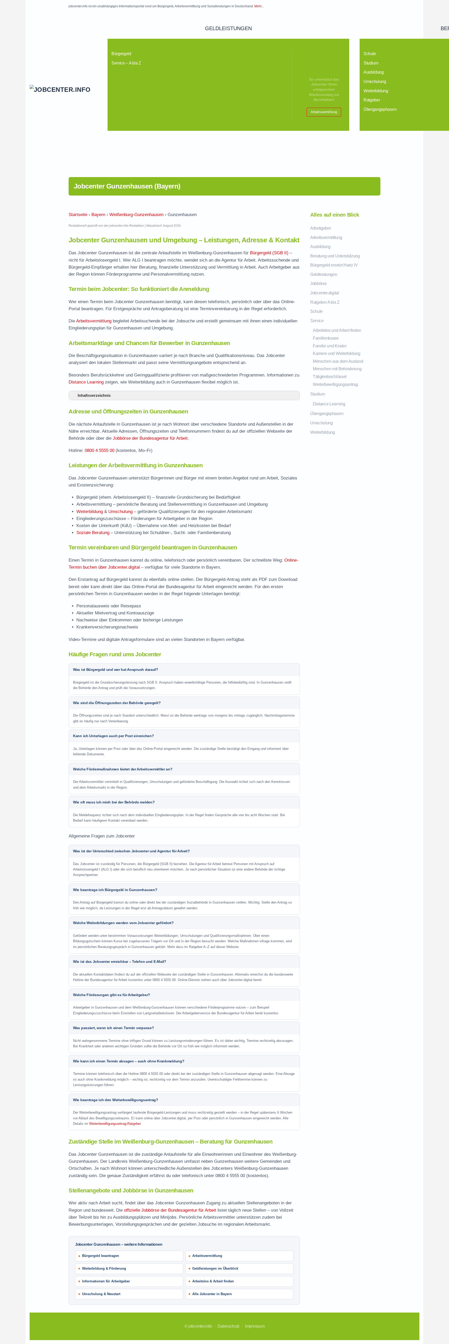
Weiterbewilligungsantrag (335, 384)
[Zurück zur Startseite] (69, 89)
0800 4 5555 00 (99, 450)
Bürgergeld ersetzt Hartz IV (334, 265)
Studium (317, 394)
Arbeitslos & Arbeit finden (213, 1281)
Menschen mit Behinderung (337, 369)
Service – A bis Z (126, 63)
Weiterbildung (89, 511)
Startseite (78, 214)
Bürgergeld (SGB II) (269, 252)
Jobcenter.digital (324, 293)
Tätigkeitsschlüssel (330, 376)
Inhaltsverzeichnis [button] (94, 395)
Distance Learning (86, 382)
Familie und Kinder (329, 346)
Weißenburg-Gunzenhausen (136, 214)
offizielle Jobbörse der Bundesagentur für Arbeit (170, 1210)
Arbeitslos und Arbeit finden (337, 330)
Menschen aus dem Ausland (338, 361)
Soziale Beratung (92, 532)
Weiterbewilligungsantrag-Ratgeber (115, 1124)
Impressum (255, 1326)
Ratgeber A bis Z (325, 302)
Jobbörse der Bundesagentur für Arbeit (150, 438)
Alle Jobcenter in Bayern (212, 1294)
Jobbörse (318, 283)
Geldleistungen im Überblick (215, 1268)
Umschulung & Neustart (101, 1294)
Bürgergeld (121, 53)
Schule (316, 311)
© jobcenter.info (198, 1326)
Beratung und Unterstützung (335, 256)
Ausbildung (320, 246)
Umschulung (120, 511)
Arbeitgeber (320, 228)
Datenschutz (228, 1326)
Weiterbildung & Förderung (104, 1268)
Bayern (98, 214)
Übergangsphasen (326, 413)
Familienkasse (326, 338)
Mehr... (259, 6)
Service (317, 321)
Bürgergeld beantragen (100, 1256)
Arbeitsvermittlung (324, 112)
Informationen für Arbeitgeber (106, 1281)
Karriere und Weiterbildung (336, 353)
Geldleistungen (228, 28)
